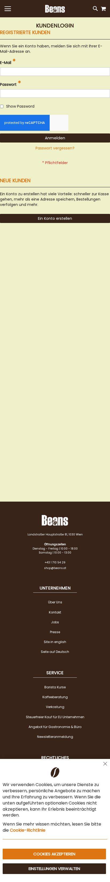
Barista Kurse (55, 687)
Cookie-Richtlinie (27, 830)
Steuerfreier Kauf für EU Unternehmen (55, 717)
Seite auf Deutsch (55, 651)
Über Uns (55, 602)
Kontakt (55, 612)
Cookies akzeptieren (54, 854)
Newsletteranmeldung (55, 736)
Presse (55, 632)
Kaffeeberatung (55, 697)
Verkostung (55, 707)
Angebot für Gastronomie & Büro (55, 727)
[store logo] (55, 8)
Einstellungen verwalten (54, 868)
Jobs (55, 622)
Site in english (55, 642)
